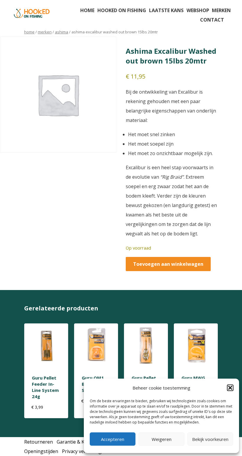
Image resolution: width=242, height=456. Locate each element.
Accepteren (112, 439)
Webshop (198, 10)
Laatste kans (166, 10)
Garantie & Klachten (79, 442)
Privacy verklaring (82, 451)
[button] (230, 388)
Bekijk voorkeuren (210, 439)
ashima (61, 32)
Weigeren (161, 439)
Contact (212, 20)
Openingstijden (41, 451)
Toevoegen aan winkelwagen (168, 264)
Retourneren (38, 442)
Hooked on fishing (121, 10)
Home (87, 10)
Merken (221, 10)
